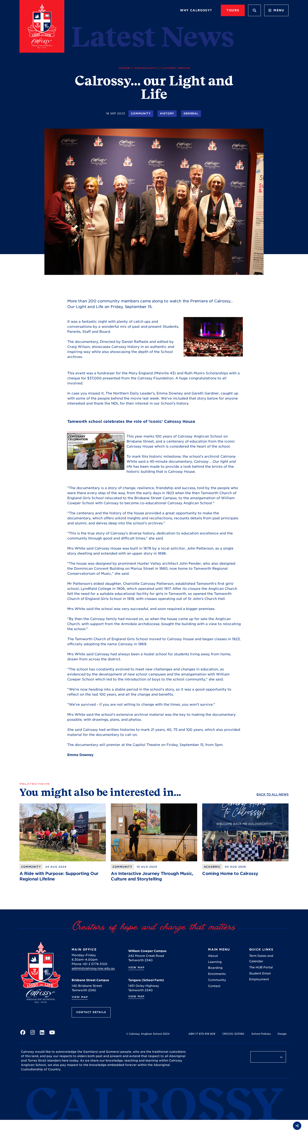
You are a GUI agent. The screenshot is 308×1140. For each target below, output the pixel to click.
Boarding (215, 967)
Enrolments (217, 973)
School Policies (261, 1033)
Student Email (260, 973)
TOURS (232, 10)
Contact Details (91, 1012)
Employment (259, 979)
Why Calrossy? (196, 10)
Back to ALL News (272, 794)
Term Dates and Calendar (261, 958)
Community (146, 68)
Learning (215, 962)
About (213, 955)
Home (124, 68)
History (167, 113)
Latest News (176, 68)
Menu (278, 10)
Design (282, 1033)
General (191, 113)
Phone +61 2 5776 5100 (89, 964)
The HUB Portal (261, 967)
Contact (214, 986)
